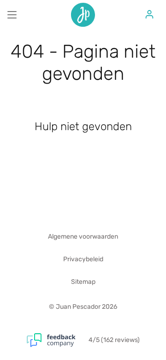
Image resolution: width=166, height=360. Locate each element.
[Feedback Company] (58, 340)
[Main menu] (12, 14)
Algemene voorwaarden (83, 236)
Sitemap (83, 282)
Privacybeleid (83, 259)
